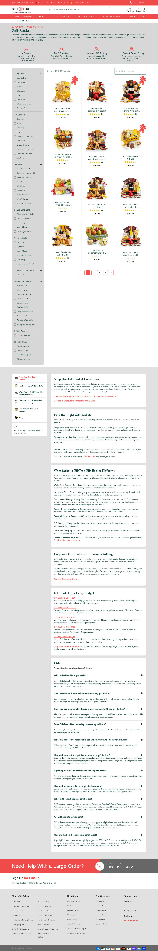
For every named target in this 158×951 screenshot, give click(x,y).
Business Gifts (17, 915)
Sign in (126, 906)
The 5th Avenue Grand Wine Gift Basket (130, 109)
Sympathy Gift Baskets (20, 929)
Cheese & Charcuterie (24, 270)
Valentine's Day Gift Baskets (45, 935)
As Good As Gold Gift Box (131, 157)
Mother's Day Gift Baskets (48, 929)
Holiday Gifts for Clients (47, 920)
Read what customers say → (67, 540)
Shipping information (75, 915)
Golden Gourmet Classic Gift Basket (96, 158)
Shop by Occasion (22, 281)
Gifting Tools (19, 331)
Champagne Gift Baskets (104, 396)
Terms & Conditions (74, 924)
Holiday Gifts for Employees (22, 920)
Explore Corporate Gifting (65, 579)
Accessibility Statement (76, 933)
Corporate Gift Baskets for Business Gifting (30, 401)
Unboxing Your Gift (103, 910)
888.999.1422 (88, 457)
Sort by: (122, 71)
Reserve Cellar (21, 238)
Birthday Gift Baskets (20, 911)
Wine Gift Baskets (83, 396)
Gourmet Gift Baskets (64, 396)
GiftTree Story (101, 901)
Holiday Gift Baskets (45, 915)
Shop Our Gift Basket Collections (28, 378)
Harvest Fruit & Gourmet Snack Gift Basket (97, 251)
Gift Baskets (24, 21)
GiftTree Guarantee (103, 915)
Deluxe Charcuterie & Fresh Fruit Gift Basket (62, 155)
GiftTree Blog (101, 919)
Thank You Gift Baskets (46, 911)
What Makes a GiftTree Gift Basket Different (31, 393)
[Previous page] (82, 272)
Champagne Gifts (22, 210)
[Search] (50, 9)
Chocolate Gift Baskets (86, 401)
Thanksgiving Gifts (18, 924)
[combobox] (79, 9)
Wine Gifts (19, 164)
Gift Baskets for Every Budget (28, 409)
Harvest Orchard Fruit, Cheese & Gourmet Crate (62, 203)
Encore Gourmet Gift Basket (96, 206)
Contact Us (71, 906)
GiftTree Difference (103, 906)
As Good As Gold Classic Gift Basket (62, 110)
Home (14, 21)
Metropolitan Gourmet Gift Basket (97, 109)
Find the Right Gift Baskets (31, 385)
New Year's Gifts (44, 924)
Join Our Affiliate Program (77, 928)
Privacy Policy (72, 919)
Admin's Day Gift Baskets (21, 933)
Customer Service (74, 901)
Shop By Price (20, 342)
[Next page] (111, 272)
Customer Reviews (103, 924)
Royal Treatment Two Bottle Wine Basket (130, 206)
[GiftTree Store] (22, 9)
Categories (19, 74)
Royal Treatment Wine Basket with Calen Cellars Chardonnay (130, 254)
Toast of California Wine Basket (63, 253)
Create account (130, 901)
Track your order (130, 910)
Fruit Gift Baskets (44, 906)
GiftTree (19, 948)
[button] (63, 16)
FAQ (21, 417)
